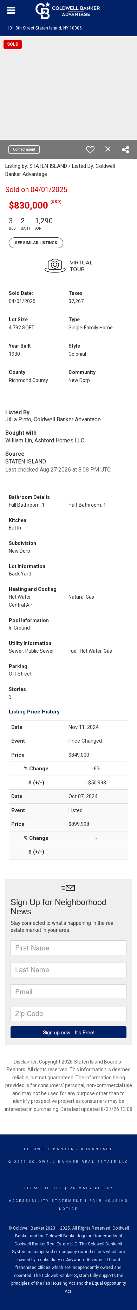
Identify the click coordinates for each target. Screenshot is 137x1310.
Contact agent (24, 149)
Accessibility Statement (46, 1201)
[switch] (90, 149)
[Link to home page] (68, 10)
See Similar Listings (36, 243)
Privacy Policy (91, 1188)
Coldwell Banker (49, 1149)
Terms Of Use (43, 1188)
